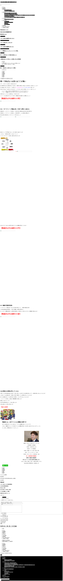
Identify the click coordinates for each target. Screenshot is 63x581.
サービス (4, 18)
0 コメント (4, 497)
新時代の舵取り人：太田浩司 (9, 11)
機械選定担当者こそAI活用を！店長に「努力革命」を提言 (14, 17)
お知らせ (4, 12)
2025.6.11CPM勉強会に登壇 (9, 16)
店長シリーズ (6, 21)
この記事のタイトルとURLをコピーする (6, 78)
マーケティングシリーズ (8, 22)
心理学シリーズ (7, 24)
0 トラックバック (5, 498)
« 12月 (1, 522)
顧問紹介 (4, 532)
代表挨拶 (4, 25)
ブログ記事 (4, 20)
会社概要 (4, 531)
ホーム (3, 530)
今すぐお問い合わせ (5, 26)
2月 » (4, 522)
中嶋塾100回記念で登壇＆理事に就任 (10, 14)
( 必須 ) (6, 502)
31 (5, 521)
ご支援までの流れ (5, 27)
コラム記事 (6, 23)
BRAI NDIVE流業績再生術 (9, 19)
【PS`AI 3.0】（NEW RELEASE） (10, 13)
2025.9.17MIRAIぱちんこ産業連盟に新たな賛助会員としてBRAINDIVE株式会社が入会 (19, 15)
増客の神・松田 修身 (8, 10)
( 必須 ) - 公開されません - (7, 503)
